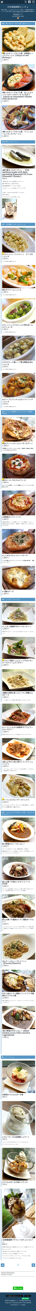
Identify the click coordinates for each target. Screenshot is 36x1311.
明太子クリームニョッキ (11, 290)
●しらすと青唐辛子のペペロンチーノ (16, 627)
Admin (23, 1305)
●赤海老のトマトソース (11, 517)
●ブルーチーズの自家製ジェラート (15, 1137)
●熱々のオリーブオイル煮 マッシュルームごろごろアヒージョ (17, 133)
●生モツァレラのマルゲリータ (14, 480)
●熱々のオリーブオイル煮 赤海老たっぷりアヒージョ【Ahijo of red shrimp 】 (17, 56)
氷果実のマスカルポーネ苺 (12, 1095)
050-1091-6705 (19, 16)
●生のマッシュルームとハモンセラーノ (17, 444)
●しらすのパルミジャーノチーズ (15, 556)
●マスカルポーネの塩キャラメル (15, 1182)
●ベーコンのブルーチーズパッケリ (15, 800)
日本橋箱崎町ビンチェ (18, 7)
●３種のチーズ (8, 592)
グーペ (19, 1305)
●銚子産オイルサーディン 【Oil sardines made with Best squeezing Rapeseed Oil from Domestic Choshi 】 (17, 173)
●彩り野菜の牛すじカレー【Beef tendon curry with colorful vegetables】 (16, 1033)
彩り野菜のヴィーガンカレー (13, 844)
